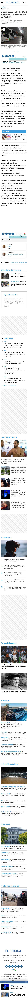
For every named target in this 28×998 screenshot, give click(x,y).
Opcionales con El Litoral (18, 978)
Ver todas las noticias (8, 385)
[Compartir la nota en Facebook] (3, 56)
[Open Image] (3, 29)
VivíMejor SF (7, 960)
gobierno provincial (8, 68)
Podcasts (12, 958)
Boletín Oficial (14, 262)
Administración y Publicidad (13, 976)
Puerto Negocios (15, 960)
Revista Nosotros (14, 955)
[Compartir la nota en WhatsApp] (9, 56)
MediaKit (14, 980)
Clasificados (22, 955)
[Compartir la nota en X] (6, 56)
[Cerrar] (24, 59)
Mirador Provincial (20, 958)
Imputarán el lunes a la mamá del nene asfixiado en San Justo (14, 361)
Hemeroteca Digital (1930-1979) (9, 974)
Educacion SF (14, 962)
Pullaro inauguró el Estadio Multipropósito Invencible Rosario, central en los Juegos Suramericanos (14, 370)
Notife (22, 960)
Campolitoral (5, 955)
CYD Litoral (6, 958)
